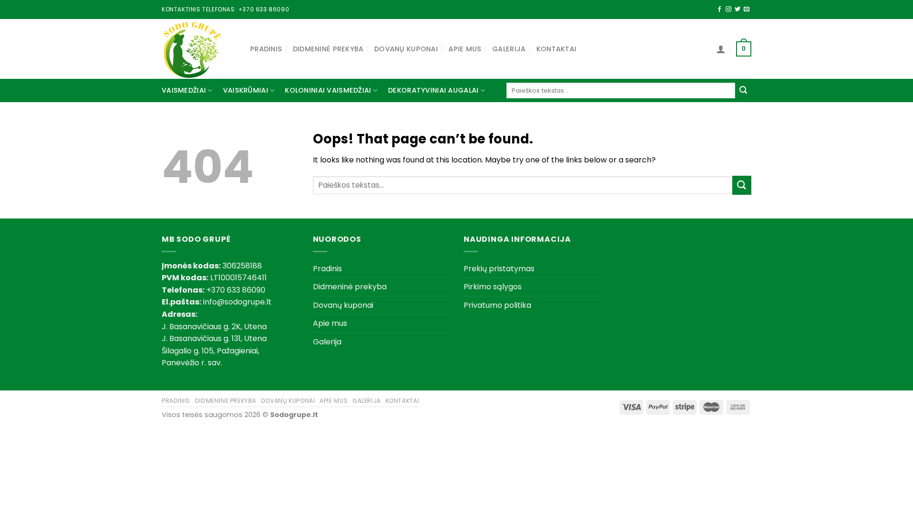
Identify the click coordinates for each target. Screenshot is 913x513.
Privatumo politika (497, 305)
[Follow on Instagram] (728, 9)
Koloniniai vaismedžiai (328, 90)
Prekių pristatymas (499, 268)
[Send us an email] (746, 9)
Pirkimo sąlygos (493, 286)
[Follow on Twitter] (737, 9)
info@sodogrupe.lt (237, 301)
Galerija (508, 49)
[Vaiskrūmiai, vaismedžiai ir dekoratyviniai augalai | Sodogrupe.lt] (199, 49)
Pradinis (266, 49)
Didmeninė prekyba (328, 49)
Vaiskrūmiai (245, 90)
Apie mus (464, 49)
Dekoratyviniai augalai (433, 90)
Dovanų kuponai (406, 49)
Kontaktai (556, 49)
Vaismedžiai (184, 90)
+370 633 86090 (263, 9)
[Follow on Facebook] (719, 9)
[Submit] (743, 91)
